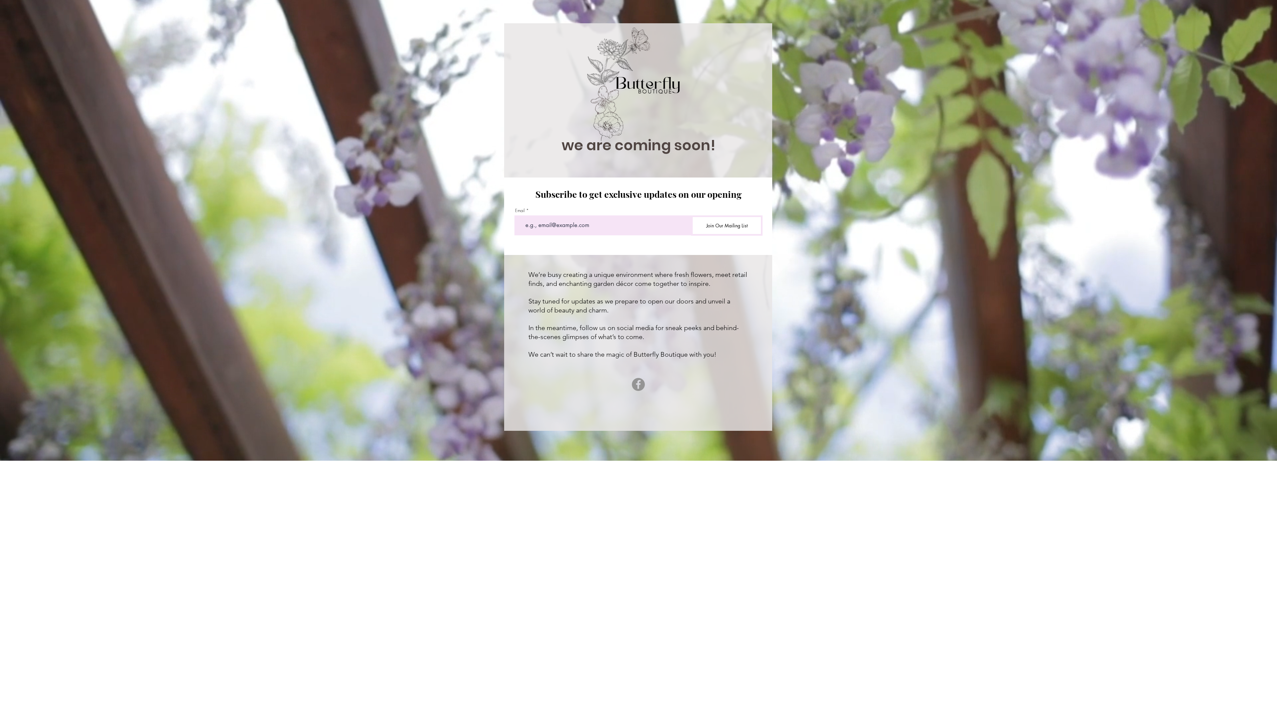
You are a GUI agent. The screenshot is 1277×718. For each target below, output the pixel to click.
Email (520, 210)
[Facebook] (638, 384)
